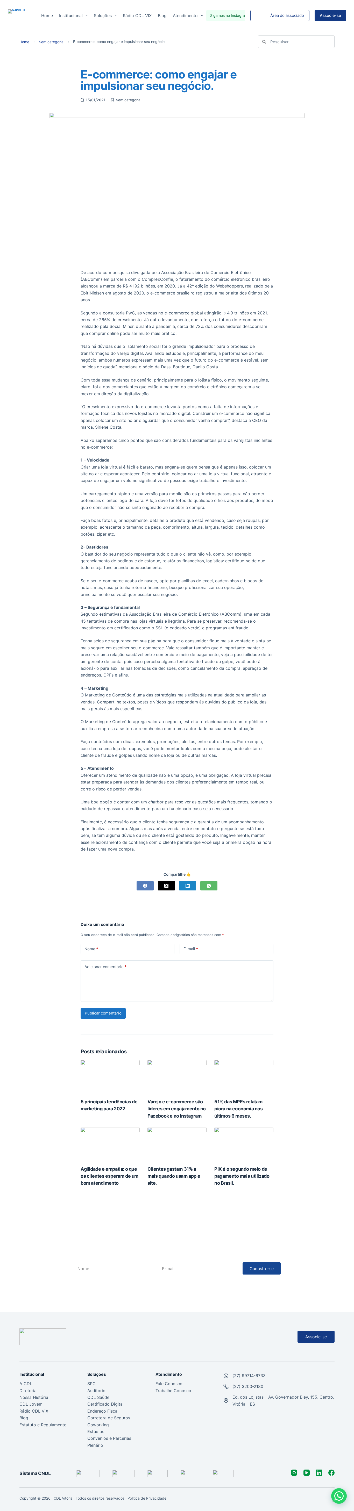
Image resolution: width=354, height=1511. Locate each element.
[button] (339, 1496)
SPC (91, 1383)
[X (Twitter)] (166, 885)
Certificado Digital (105, 1404)
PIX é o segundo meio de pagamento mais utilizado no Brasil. (241, 1176)
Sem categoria (51, 42)
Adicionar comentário (105, 966)
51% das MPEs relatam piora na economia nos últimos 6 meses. (238, 1108)
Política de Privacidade (147, 1498)
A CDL (25, 1383)
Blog (162, 15)
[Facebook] (145, 885)
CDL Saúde (98, 1397)
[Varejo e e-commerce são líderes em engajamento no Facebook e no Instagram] (177, 1076)
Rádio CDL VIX (137, 15)
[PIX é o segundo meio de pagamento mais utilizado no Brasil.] (243, 1143)
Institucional (71, 15)
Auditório (96, 1390)
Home (47, 15)
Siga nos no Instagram (229, 15)
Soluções (103, 15)
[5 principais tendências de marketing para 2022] (110, 1076)
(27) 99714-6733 (249, 1375)
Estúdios (95, 1431)
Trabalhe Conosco (173, 1390)
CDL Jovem (31, 1404)
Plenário (95, 1445)
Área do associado (287, 15)
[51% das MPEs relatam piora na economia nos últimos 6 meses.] (243, 1076)
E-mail (190, 948)
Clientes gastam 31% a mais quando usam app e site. (173, 1176)
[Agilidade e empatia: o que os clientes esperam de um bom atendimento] (110, 1143)
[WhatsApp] (208, 885)
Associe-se (330, 15)
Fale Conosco (168, 1383)
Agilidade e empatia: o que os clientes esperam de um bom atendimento (109, 1176)
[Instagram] (294, 1473)
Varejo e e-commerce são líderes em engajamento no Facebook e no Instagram (176, 1108)
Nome (91, 948)
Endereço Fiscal (102, 1411)
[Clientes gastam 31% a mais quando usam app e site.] (177, 1143)
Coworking (98, 1424)
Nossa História (33, 1397)
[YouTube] (306, 1473)
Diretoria (28, 1390)
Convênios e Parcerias (109, 1438)
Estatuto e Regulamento (43, 1424)
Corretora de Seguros (108, 1417)
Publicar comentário (103, 1013)
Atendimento (185, 15)
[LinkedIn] (187, 885)
